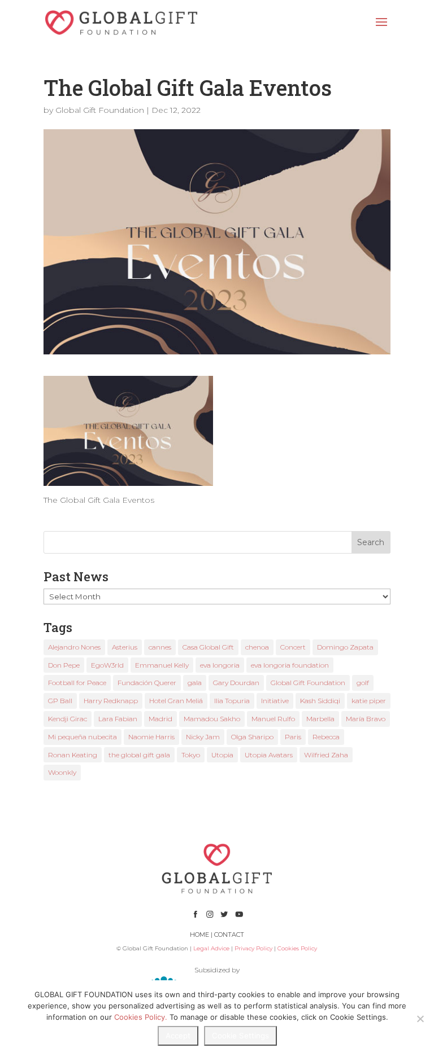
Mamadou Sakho (212, 718)
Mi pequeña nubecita (82, 737)
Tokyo (190, 755)
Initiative (275, 700)
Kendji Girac (67, 718)
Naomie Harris (151, 737)
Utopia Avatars (269, 755)
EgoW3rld (107, 665)
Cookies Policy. (140, 1016)
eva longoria (220, 665)
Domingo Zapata (345, 647)
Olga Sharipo (252, 737)
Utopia (222, 755)
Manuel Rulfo (273, 718)
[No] (420, 1018)
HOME (199, 934)
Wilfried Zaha (326, 755)
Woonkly (62, 772)
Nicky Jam (203, 737)
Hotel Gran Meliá (176, 700)
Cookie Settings (240, 1035)
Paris (293, 737)
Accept (178, 1035)
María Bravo (365, 718)
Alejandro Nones (74, 647)
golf (363, 682)
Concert (293, 647)
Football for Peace (77, 682)
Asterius (124, 647)
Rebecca (326, 737)
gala (195, 682)
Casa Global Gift (208, 647)
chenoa (257, 647)
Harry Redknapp (111, 700)
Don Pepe (64, 665)
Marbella (320, 718)
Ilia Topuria (232, 700)
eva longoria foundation (290, 665)
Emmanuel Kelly (162, 665)
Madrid (160, 718)
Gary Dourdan (236, 682)
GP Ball (60, 700)
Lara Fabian (117, 718)
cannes (160, 647)
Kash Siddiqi (320, 700)
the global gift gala (139, 755)
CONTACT (229, 934)
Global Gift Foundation (99, 110)
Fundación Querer (147, 682)
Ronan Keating (72, 755)
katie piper (368, 700)
